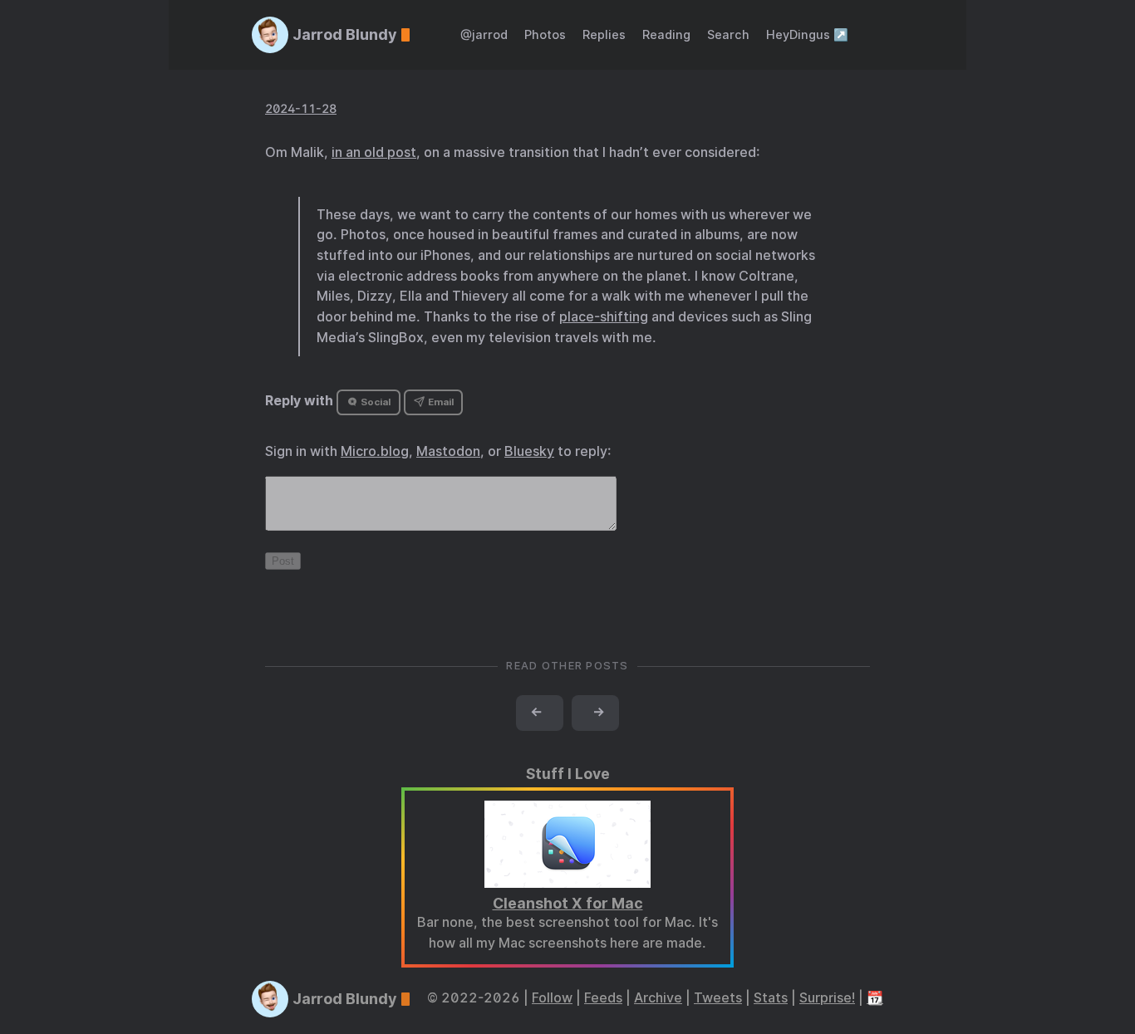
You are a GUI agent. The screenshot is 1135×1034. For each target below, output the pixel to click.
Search (728, 34)
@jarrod (484, 34)
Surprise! (827, 998)
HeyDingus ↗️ (807, 34)
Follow (552, 998)
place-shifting (603, 317)
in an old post (374, 152)
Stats (771, 998)
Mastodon (448, 451)
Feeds (603, 998)
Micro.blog (375, 451)
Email (439, 402)
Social (374, 402)
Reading (666, 34)
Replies (604, 34)
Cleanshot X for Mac (568, 903)
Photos (545, 34)
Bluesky (529, 451)
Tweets (718, 998)
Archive (658, 998)
